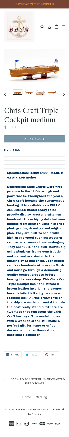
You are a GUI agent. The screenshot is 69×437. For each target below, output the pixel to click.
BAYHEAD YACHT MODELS (32, 409)
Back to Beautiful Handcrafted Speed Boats (37, 381)
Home (26, 397)
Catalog (41, 397)
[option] (17, 92)
